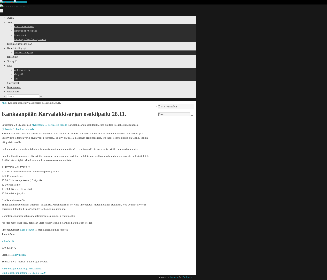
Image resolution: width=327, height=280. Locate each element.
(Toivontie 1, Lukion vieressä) (18, 129)
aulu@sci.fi (8, 241)
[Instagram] (20, 2)
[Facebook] (7, 2)
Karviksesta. (19, 254)
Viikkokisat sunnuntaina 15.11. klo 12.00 (24, 272)
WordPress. (187, 277)
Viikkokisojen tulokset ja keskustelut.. (22, 268)
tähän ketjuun (27, 229)
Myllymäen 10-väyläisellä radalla (49, 124)
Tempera (174, 277)
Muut (4, 102)
